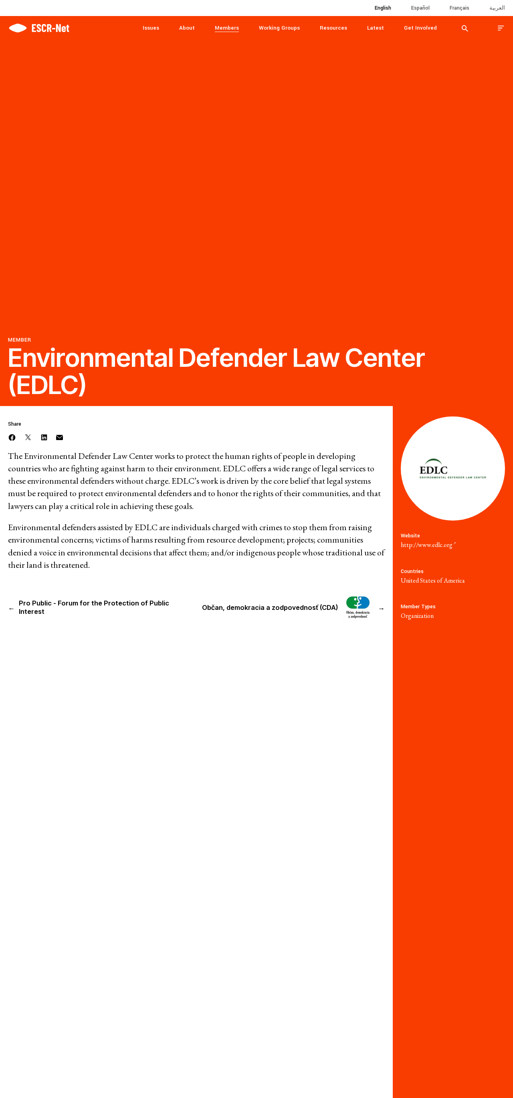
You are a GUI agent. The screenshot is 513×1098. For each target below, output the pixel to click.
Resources (333, 28)
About (187, 28)
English (383, 8)
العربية (497, 8)
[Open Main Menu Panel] (501, 28)
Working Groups (279, 28)
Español (420, 8)
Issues (151, 28)
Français (459, 8)
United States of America (433, 580)
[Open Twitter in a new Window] (28, 436)
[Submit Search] (465, 28)
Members (227, 28)
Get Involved (420, 28)
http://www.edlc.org (426, 545)
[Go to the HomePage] (39, 27)
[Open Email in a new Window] (59, 436)
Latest (375, 28)
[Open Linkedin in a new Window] (44, 436)
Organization (417, 615)
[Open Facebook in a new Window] (12, 436)
